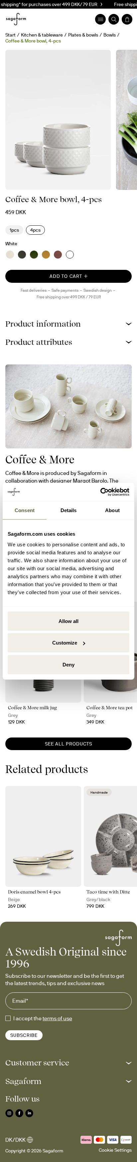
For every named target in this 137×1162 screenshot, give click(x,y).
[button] (68, 324)
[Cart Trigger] (127, 19)
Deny (68, 664)
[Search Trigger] (113, 19)
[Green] (34, 254)
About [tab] (112, 510)
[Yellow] (46, 254)
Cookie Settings (115, 1150)
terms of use (57, 1018)
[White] (69, 254)
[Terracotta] (58, 254)
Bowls (109, 35)
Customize (64, 643)
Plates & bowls (83, 35)
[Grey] (22, 254)
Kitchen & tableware (42, 35)
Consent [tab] (25, 510)
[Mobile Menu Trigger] (100, 19)
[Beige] (10, 254)
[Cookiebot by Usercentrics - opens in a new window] (100, 492)
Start (10, 35)
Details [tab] (69, 510)
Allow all (68, 621)
